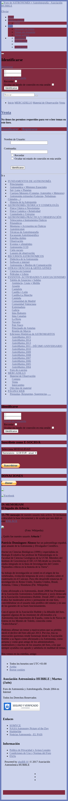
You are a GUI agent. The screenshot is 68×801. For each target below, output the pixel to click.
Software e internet (20, 262)
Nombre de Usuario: (14, 139)
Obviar (5, 11)
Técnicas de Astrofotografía (24, 232)
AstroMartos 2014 (21, 340)
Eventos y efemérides (21, 244)
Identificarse (9, 129)
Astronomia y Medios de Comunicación (30, 265)
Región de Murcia (21, 331)
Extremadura (18, 307)
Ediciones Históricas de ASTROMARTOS (32, 334)
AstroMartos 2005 (21, 364)
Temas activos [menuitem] (22, 35)
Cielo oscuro (16, 250)
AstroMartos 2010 (21, 349)
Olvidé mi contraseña (15, 78)
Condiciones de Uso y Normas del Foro (30, 753)
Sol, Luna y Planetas (20, 190)
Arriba (13, 666)
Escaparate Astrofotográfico (24, 235)
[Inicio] (34, 5)
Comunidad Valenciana (24, 304)
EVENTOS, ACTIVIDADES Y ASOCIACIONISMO (37, 277)
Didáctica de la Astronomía (24, 259)
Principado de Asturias (23, 328)
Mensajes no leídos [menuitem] (24, 29)
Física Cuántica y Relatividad (25, 211)
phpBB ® (23, 761)
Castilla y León (20, 292)
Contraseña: (10, 148)
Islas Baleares (19, 313)
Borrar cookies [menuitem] (17, 669)
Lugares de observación (22, 253)
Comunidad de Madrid (23, 301)
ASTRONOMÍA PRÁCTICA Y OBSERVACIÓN (34, 217)
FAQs (13, 756)
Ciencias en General (20, 271)
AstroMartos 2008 (21, 355)
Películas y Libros (19, 274)
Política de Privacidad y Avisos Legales (30, 750)
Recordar (9, 81)
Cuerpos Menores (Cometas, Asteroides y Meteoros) (37, 193)
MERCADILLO (23, 102)
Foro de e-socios (18, 370)
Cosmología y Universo (22, 214)
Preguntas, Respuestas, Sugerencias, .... (30, 394)
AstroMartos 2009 (21, 352)
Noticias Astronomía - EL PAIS (26, 734)
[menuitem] (20, 38)
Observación (16, 241)
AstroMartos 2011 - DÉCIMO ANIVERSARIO (37, 346)
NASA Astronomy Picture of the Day (29, 728)
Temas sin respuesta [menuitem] (25, 32)
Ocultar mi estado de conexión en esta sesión (27, 84)
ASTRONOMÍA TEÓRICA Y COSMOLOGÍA (33, 205)
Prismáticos (16, 223)
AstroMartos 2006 (21, 361)
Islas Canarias (19, 316)
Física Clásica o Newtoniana (25, 208)
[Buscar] (36, 95)
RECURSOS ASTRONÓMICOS (26, 256)
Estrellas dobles (18, 238)
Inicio (11, 102)
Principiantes (16, 184)
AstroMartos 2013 (21, 343)
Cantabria (17, 289)
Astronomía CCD (19, 247)
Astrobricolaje (17, 229)
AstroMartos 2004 (21, 367)
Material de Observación (45, 102)
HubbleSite (15, 731)
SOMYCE (15, 725)
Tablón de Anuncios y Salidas (25, 280)
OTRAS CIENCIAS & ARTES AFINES (29, 268)
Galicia (15, 310)
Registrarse (7, 66)
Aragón (16, 286)
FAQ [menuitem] (17, 23)
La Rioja (16, 319)
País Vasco (17, 325)
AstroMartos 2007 (21, 358)
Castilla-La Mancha (22, 295)
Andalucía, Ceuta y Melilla (26, 283)
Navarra (16, 322)
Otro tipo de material (20, 388)
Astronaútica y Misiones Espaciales (28, 187)
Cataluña (16, 298)
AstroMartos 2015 (21, 337)
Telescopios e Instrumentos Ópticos (28, 220)
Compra (16, 379)
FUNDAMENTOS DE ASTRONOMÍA (29, 181)
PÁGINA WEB (16, 391)
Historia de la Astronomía (23, 202)
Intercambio (18, 385)
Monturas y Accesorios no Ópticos (28, 226)
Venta (62, 102)
